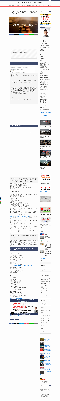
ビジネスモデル (43, 307)
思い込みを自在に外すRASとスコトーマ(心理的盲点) (45, 287)
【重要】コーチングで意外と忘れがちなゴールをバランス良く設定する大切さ (19, 216)
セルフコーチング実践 (44, 285)
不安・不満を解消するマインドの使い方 (45, 320)
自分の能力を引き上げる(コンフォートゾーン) (45, 295)
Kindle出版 (43, 269)
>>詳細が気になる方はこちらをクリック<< (15, 315)
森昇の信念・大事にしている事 (45, 332)
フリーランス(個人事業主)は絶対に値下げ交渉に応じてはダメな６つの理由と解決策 (47, 354)
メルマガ (42, 331)
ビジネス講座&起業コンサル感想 (45, 304)
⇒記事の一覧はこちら (42, 258)
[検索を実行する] (50, 11)
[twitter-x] (48, 0)
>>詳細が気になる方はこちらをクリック (44, 24)
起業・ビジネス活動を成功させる (45, 315)
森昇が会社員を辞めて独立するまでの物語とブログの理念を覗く (45, 114)
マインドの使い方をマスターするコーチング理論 (45, 272)
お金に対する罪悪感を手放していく (18, 54)
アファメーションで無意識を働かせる (45, 275)
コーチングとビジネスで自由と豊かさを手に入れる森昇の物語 (30, 2)
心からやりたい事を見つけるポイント (45, 278)
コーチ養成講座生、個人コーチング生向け (45, 312)
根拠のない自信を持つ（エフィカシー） (45, 279)
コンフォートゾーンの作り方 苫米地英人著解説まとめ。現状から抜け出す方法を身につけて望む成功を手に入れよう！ (45, 373)
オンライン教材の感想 (44, 303)
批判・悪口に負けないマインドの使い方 (45, 318)
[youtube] (49, 0)
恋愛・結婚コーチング (44, 322)
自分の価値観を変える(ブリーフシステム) (45, 289)
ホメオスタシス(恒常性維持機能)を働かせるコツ (45, 292)
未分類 (42, 270)
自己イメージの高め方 (44, 290)
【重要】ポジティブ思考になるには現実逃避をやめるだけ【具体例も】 (47, 364)
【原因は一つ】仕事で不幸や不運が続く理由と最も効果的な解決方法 (47, 343)
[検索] (50, 0)
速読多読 (42, 325)
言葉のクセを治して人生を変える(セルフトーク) (45, 281)
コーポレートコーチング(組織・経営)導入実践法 (45, 297)
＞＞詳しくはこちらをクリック (43, 191)
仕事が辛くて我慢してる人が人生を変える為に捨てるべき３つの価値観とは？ (47, 361)
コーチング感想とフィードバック (45, 300)
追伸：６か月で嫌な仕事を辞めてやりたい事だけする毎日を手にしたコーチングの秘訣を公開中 (45, 396)
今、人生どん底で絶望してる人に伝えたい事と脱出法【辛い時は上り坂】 (47, 346)
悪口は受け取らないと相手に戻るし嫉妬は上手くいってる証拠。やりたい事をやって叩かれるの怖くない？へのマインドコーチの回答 (45, 368)
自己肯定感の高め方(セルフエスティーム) (45, 283)
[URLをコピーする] (36, 34)
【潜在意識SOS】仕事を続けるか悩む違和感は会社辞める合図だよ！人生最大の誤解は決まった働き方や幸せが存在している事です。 (45, 350)
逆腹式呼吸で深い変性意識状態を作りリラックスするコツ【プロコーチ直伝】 (47, 340)
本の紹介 (42, 328)
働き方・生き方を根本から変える (45, 310)
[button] (11, 34)
